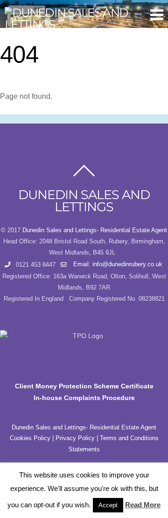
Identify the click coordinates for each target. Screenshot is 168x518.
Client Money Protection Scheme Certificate (84, 386)
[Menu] (156, 14)
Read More (143, 505)
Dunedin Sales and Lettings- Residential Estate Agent (94, 230)
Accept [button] (108, 505)
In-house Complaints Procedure (84, 397)
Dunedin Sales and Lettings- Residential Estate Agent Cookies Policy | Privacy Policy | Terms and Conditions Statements (84, 438)
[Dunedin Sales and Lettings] (79, 24)
